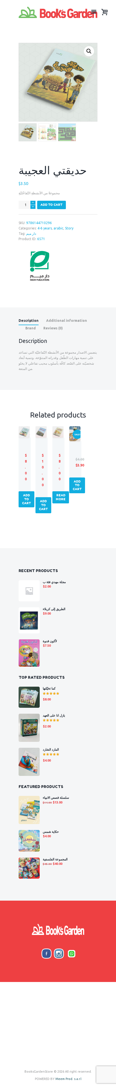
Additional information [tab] (66, 320)
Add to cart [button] (26, 499)
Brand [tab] (30, 328)
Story (69, 228)
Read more (61, 497)
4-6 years (44, 228)
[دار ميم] (40, 266)
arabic (58, 228)
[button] (89, 51)
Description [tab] (29, 320)
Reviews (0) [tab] (53, 328)
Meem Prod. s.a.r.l (68, 1079)
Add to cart (52, 204)
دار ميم (31, 233)
